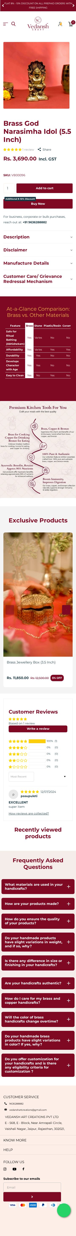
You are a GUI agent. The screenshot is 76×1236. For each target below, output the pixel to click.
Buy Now (25, 202)
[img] (30, 792)
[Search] (13, 24)
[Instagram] (4, 1169)
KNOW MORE (15, 1140)
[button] (3, 5)
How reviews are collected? (29, 813)
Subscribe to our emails (21, 1179)
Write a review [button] (38, 729)
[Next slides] (66, 610)
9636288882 (16, 1103)
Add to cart (44, 188)
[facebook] (23, 1169)
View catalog (5, 24)
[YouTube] (14, 1169)
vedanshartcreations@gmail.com (28, 1109)
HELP (8, 1150)
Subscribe (32, 1197)
